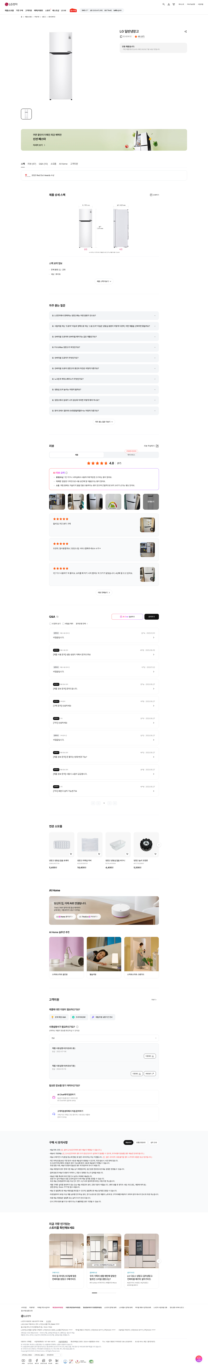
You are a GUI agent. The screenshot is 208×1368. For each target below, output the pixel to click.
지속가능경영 (191, 4)
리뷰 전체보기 (103, 592)
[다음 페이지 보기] (109, 803)
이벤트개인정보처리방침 (73, 1307)
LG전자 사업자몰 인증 (160, 1307)
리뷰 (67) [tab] (32, 163)
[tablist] (104, 455)
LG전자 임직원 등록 (110, 1307)
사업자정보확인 (63, 1342)
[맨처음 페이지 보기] (93, 803)
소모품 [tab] (53, 163)
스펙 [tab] (23, 163)
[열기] (77, 1026)
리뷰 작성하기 (149, 446)
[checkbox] (50, 623)
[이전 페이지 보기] (98, 803)
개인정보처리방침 (57, 1307)
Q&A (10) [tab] (43, 163)
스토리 (47, 10)
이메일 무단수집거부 (43, 1307)
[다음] (159, 844)
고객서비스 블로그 (39, 1355)
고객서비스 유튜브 (27, 1355)
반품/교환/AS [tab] (141, 1142)
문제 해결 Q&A (60, 1017)
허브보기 (94, 917)
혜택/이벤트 (38, 10)
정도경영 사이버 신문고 (177, 1307)
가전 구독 (19, 10)
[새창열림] (85, 10)
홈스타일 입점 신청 (26, 1311)
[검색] (163, 4)
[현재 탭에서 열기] (104, 140)
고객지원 (28, 10)
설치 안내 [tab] (154, 1142)
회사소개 (181, 4)
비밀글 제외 (69, 624)
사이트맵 (23, 1307)
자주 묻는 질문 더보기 (102, 422)
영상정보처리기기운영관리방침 (92, 1307)
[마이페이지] (168, 4)
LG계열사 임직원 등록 (126, 1307)
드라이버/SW (80, 1017)
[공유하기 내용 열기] (185, 31)
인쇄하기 (156, 195)
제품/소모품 (9, 10)
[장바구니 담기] (71, 854)
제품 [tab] (76, 455)
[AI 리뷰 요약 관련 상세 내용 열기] (66, 472)
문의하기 (152, 617)
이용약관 (32, 1307)
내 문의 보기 (56, 624)
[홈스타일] (72, 10)
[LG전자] (11, 4)
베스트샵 (55, 10)
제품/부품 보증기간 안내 (104, 1017)
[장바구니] (173, 4)
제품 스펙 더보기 (103, 281)
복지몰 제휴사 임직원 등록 (143, 1307)
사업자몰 (200, 4)
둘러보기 (69, 917)
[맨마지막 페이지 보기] (115, 803)
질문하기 (129, 617)
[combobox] (104, 1038)
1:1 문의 (48, 1321)
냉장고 (44, 17)
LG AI (63, 10)
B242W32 (52, 17)
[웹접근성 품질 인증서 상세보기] (91, 1361)
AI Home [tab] (63, 163)
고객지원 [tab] (74, 163)
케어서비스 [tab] (131, 454)
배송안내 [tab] (128, 1142)
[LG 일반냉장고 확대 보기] (60, 66)
